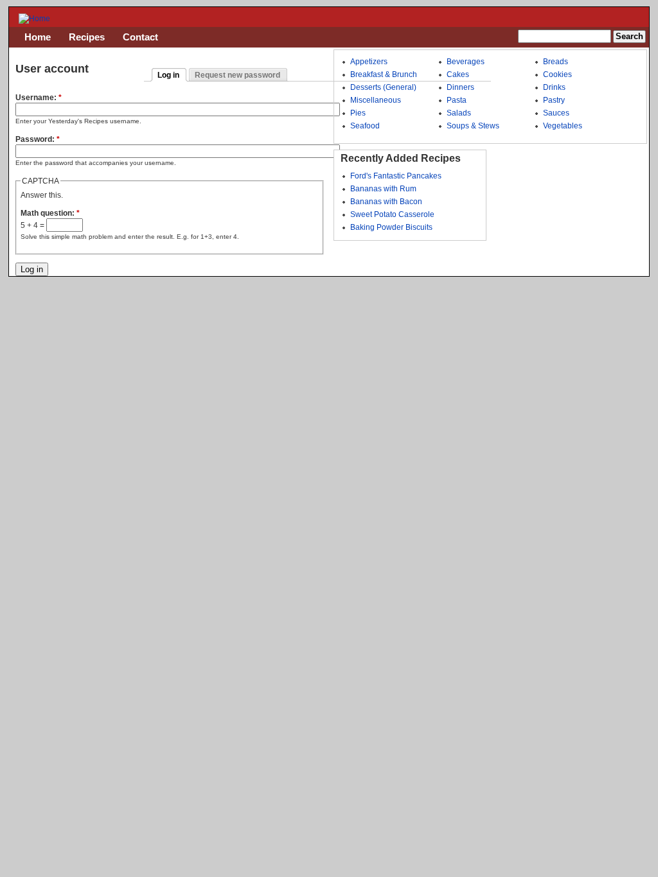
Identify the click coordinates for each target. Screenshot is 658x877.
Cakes (458, 74)
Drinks (554, 87)
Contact (140, 36)
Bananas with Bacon (386, 201)
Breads (555, 61)
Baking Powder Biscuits (391, 227)
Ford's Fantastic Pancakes (395, 175)
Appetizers (368, 61)
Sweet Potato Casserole (392, 214)
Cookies (557, 74)
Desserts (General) (383, 87)
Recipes (87, 36)
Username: (38, 97)
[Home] (34, 18)
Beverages (466, 61)
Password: (37, 139)
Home (37, 36)
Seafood (365, 125)
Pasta (457, 100)
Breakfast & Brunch (383, 74)
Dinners (460, 87)
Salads (459, 113)
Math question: (50, 213)
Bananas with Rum (383, 188)
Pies (358, 113)
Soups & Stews (473, 125)
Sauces (556, 113)
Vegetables (562, 125)
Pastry (554, 100)
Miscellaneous (375, 100)
